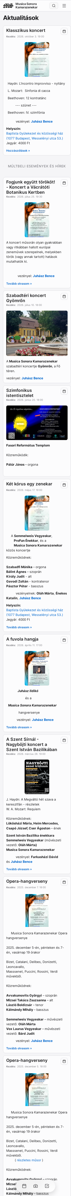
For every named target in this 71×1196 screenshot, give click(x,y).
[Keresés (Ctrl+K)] (53, 5)
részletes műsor (29, 1160)
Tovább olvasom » (19, 283)
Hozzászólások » (18, 150)
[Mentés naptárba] (64, 31)
